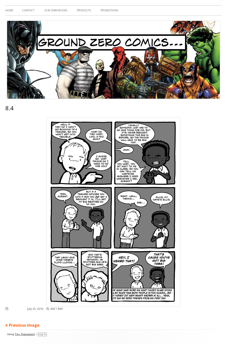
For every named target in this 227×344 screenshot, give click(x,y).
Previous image (24, 325)
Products (84, 10)
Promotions (109, 10)
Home (9, 10)
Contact (28, 10)
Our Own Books (55, 10)
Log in (42, 334)
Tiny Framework (25, 334)
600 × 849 (56, 309)
